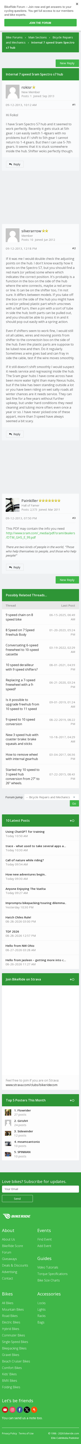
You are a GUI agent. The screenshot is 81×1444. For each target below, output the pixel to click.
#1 (73, 104)
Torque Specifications (52, 1274)
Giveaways (9, 1259)
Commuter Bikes (13, 1335)
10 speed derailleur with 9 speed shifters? (22, 667)
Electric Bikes (11, 1322)
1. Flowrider (22, 1110)
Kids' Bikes (9, 1374)
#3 (73, 518)
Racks (41, 1316)
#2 (73, 248)
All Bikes (7, 1303)
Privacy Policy (9, 1433)
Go (74, 803)
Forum (6, 1252)
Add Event (44, 1246)
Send (17, 1199)
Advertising (9, 1272)
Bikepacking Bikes (14, 1348)
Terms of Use (26, 1433)
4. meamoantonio (27, 1142)
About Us (8, 1239)
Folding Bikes (11, 1387)
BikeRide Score (12, 1246)
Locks (41, 1303)
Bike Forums (14, 37)
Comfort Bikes (12, 1368)
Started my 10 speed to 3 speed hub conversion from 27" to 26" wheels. (23, 776)
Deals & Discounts (15, 1265)
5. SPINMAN (22, 1152)
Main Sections (37, 37)
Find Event (44, 1239)
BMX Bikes (9, 1380)
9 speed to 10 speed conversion (20, 721)
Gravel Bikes (10, 1355)
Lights (41, 1309)
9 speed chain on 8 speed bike (19, 617)
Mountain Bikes (13, 1309)
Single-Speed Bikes (15, 1342)
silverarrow (31, 230)
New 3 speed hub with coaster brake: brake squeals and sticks (22, 739)
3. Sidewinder (23, 1131)
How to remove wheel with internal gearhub (22, 756)
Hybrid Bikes (10, 1329)
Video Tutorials (47, 1267)
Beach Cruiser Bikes (16, 1361)
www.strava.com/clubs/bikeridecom (31, 1085)
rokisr (26, 87)
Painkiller (29, 500)
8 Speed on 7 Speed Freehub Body (20, 632)
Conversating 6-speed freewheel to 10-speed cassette (22, 649)
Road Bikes (10, 1316)
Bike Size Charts (48, 1280)
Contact (7, 1278)
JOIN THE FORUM (40, 23)
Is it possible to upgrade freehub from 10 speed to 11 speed (22, 704)
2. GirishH (21, 1121)
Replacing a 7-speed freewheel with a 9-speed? (20, 684)
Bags (40, 1322)
